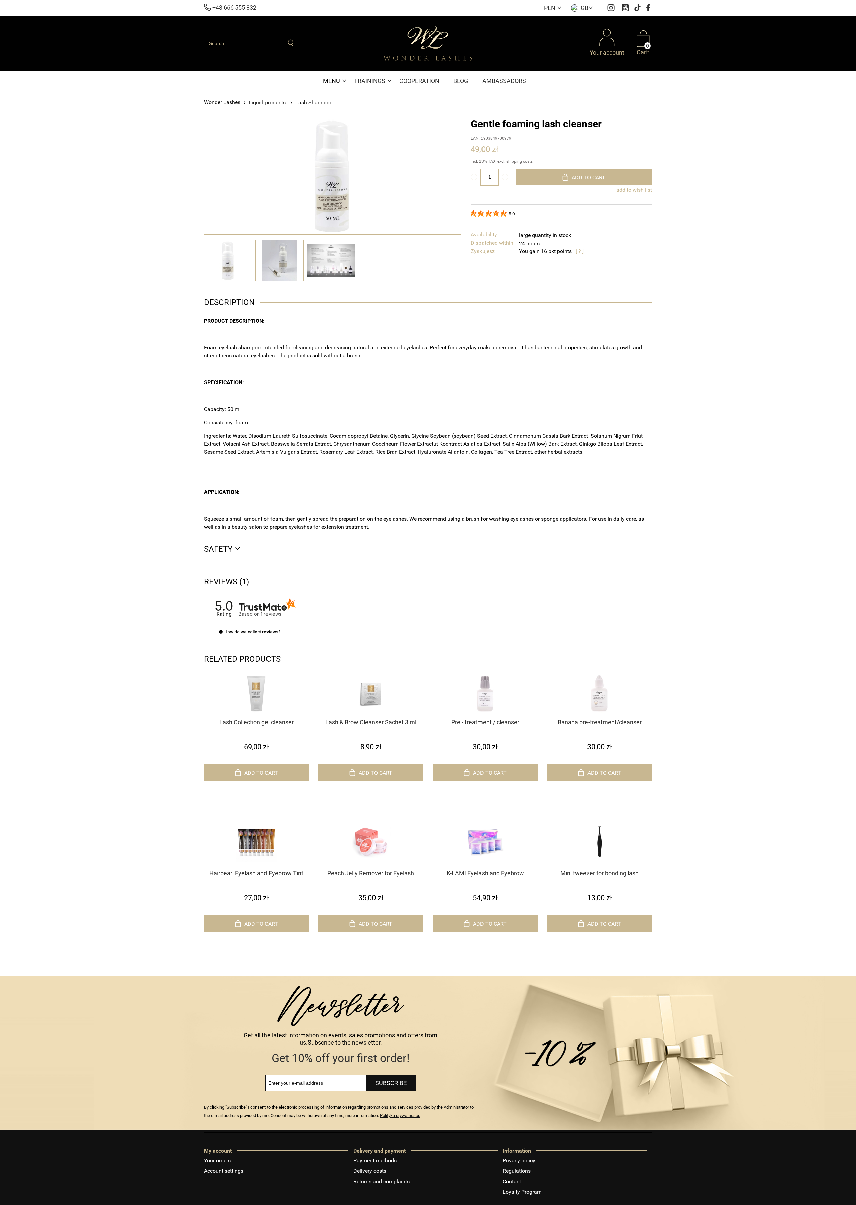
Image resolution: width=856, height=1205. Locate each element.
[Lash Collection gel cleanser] (256, 694)
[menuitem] (335, 80)
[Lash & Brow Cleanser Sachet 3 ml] (370, 694)
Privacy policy (519, 1160)
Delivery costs (369, 1171)
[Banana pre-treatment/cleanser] (599, 694)
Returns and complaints (381, 1181)
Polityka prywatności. (400, 1115)
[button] (221, 632)
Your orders (217, 1160)
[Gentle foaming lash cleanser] (228, 260)
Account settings (223, 1171)
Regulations (517, 1171)
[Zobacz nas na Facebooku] (648, 7)
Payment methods (375, 1160)
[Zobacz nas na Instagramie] (612, 7)
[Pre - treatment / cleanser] (485, 694)
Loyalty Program (522, 1192)
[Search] (291, 43)
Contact (512, 1181)
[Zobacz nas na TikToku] (638, 7)
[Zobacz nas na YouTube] (626, 7)
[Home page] (428, 43)
